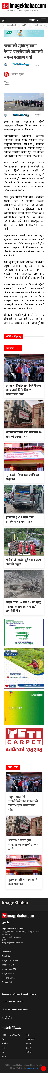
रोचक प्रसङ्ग (30, 1039)
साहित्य (28, 1048)
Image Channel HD (10, 960)
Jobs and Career (8, 978)
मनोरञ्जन (29, 1052)
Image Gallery (8, 973)
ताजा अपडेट (13, 767)
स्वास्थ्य (28, 1043)
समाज (4, 1056)
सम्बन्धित (10, 348)
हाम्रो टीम (7, 1018)
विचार (4, 1048)
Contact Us (7, 952)
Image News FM (9, 969)
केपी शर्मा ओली (11, 25)
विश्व (27, 1035)
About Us (6, 956)
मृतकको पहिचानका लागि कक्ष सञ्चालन (23, 882)
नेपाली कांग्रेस (38, 25)
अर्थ (3, 1052)
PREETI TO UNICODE (11, 1035)
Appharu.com (32, 1068)
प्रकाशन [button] (32, 20)
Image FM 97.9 (8, 965)
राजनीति (5, 1043)
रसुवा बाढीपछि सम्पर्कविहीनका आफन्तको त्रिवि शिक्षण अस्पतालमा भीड (23, 803)
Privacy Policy (8, 982)
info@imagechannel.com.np (12, 942)
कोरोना (25, 25)
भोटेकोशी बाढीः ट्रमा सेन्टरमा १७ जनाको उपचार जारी (23, 845)
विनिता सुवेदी (18, 74)
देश (3, 1039)
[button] (43, 20)
